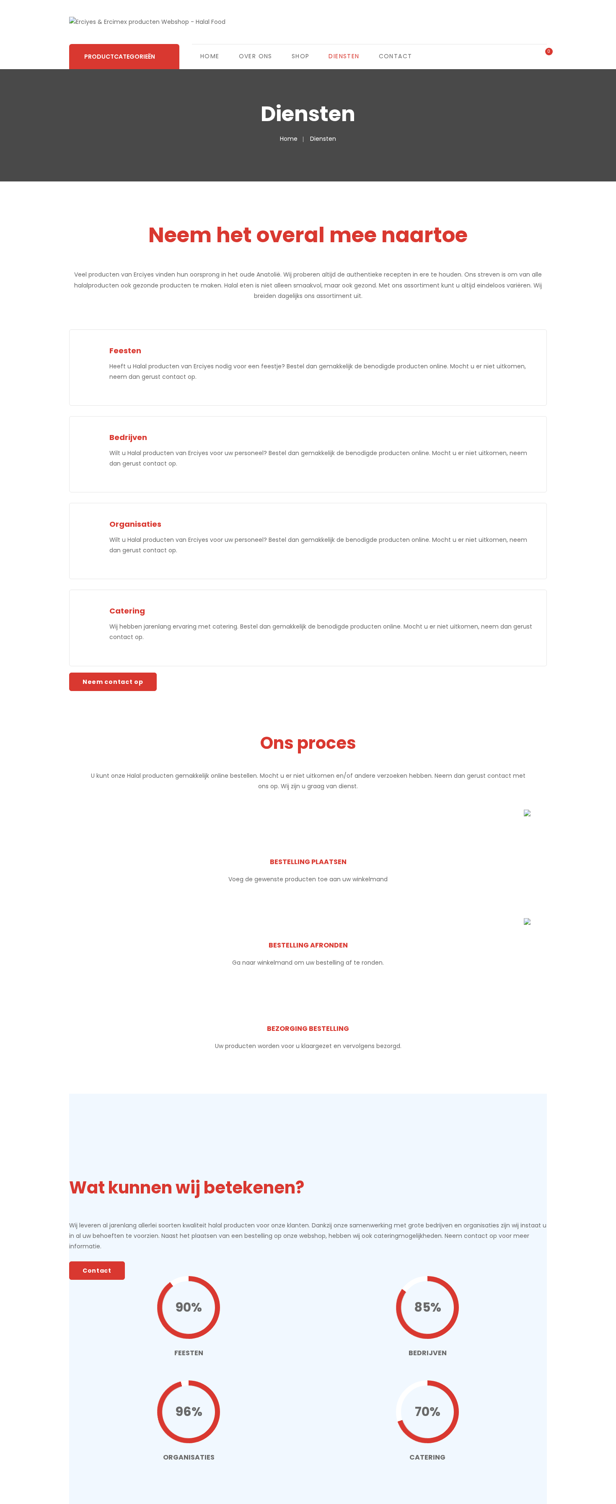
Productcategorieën (119, 56)
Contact (395, 56)
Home (210, 56)
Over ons (255, 56)
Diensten (344, 56)
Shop (301, 56)
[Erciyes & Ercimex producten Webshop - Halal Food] (147, 22)
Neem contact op (113, 682)
